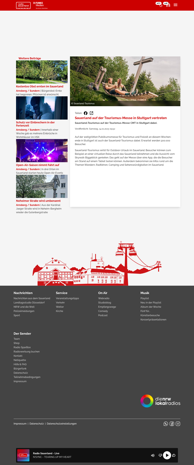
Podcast (103, 315)
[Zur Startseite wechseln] (23, 5)
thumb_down (160, 455)
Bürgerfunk (20, 368)
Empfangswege (107, 306)
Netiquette (20, 360)
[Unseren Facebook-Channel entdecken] (171, 423)
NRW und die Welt (24, 306)
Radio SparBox (22, 347)
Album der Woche (150, 306)
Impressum (20, 381)
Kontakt (18, 355)
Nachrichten (23, 293)
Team (17, 338)
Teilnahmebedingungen (27, 377)
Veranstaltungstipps (67, 298)
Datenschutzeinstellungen (62, 423)
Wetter (60, 306)
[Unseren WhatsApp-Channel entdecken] (165, 423)
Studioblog (104, 302)
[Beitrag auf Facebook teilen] (85, 113)
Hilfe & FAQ (20, 364)
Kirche (59, 311)
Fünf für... (145, 311)
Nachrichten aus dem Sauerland (32, 298)
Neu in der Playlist (150, 302)
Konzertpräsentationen (153, 319)
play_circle (167, 455)
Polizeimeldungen (24, 311)
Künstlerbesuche (150, 315)
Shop (17, 343)
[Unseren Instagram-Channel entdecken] (178, 423)
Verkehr (60, 302)
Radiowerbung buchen (27, 351)
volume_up (153, 455)
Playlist (144, 298)
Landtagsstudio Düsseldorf (29, 302)
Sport (17, 315)
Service (61, 293)
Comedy (103, 311)
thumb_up (174, 455)
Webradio (103, 298)
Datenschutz (21, 372)
